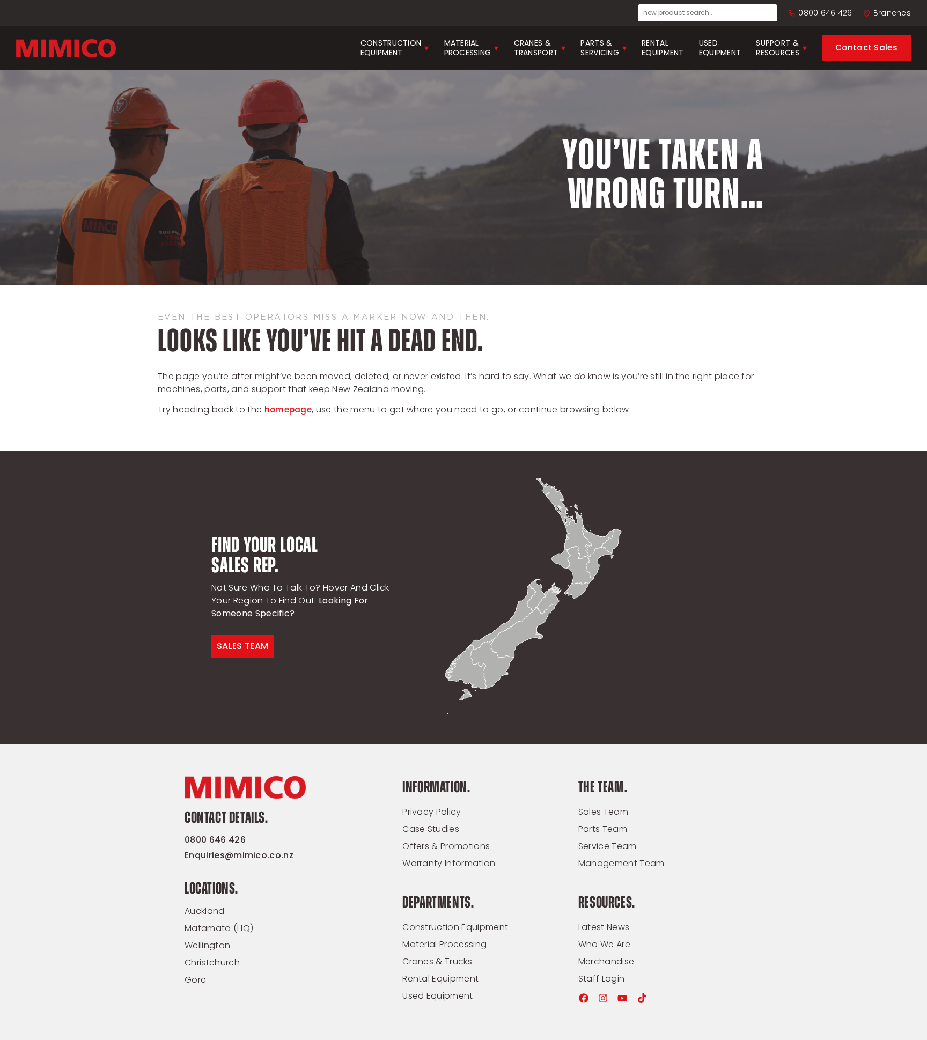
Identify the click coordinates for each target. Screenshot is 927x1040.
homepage (288, 409)
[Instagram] (603, 998)
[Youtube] (622, 998)
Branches (892, 13)
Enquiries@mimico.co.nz (239, 855)
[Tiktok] (642, 998)
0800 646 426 (825, 13)
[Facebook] (583, 998)
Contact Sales (866, 47)
